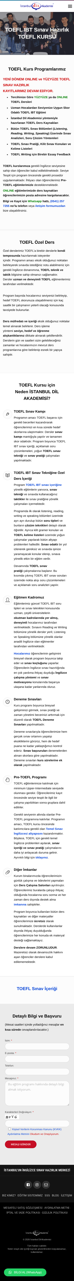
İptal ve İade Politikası (23, 1212)
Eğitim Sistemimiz (30, 1195)
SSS (47, 1195)
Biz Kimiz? (9, 1195)
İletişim (66, 1195)
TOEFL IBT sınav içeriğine (44, 485)
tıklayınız (42, 857)
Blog (55, 1195)
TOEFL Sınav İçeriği (37, 988)
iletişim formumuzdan (50, 206)
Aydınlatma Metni (56, 1207)
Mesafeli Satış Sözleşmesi (23, 1207)
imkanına (20, 904)
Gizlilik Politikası (55, 1212)
